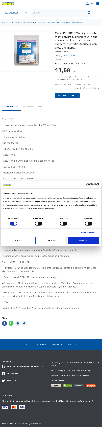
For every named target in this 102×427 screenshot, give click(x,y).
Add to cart (69, 96)
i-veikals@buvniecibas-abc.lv (25, 367)
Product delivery (58, 381)
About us (72, 345)
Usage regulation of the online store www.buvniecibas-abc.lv (75, 364)
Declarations (41, 345)
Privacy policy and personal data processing (70, 371)
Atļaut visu (83, 240)
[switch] (38, 224)
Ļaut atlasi (51, 240)
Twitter (12, 381)
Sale (27, 345)
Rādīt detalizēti (87, 233)
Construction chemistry (23, 22)
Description (11, 107)
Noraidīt (18, 240)
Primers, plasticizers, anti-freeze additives (51, 22)
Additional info (32, 107)
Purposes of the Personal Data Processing (70, 376)
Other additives (77, 22)
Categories (12, 13)
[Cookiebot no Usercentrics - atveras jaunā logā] (88, 185)
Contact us (58, 345)
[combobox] (62, 13)
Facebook (12, 374)
